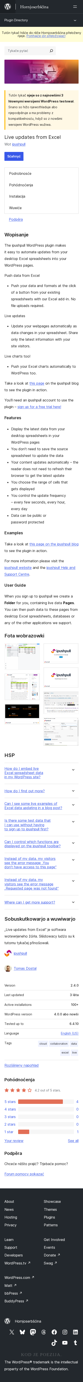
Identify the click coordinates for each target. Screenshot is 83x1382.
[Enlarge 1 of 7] (34, 649)
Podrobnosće (20, 173)
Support (10, 1247)
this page (36, 383)
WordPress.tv (17, 1263)
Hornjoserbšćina (28, 1321)
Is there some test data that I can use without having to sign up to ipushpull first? (27, 824)
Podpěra (16, 219)
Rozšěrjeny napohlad (21, 1065)
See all (73, 1140)
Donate (52, 1255)
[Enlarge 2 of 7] (34, 679)
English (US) (70, 1033)
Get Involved (54, 1239)
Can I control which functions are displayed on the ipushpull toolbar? (32, 844)
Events (49, 1247)
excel (65, 1052)
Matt (10, 1285)
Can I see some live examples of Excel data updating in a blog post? (33, 806)
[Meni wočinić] (76, 6)
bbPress (13, 1293)
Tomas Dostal (25, 968)
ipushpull (18, 144)
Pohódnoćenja (21, 185)
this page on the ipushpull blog (54, 544)
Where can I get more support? (29, 902)
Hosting (10, 1217)
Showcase (52, 1201)
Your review (13, 1140)
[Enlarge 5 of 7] (72, 673)
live (74, 1052)
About (9, 1201)
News (9, 1209)
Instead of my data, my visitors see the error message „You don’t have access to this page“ (30, 863)
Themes (50, 1209)
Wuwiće (15, 208)
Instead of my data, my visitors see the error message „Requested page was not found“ (31, 884)
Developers (13, 1255)
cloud (43, 1043)
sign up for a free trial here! (39, 407)
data (74, 1043)
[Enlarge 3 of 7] (34, 710)
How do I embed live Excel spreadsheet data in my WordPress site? (23, 773)
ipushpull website (18, 567)
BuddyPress (16, 1301)
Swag (50, 1263)
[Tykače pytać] (51, 50)
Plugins (49, 1217)
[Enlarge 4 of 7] (72, 649)
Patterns (51, 1225)
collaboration (59, 1043)
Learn (9, 1239)
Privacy (10, 1225)
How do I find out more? (24, 791)
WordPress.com (19, 1277)
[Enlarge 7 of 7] (72, 723)
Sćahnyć (14, 156)
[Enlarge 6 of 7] (72, 697)
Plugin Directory (16, 20)
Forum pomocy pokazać (24, 1174)
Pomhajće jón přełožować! (46, 36)
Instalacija (17, 196)
